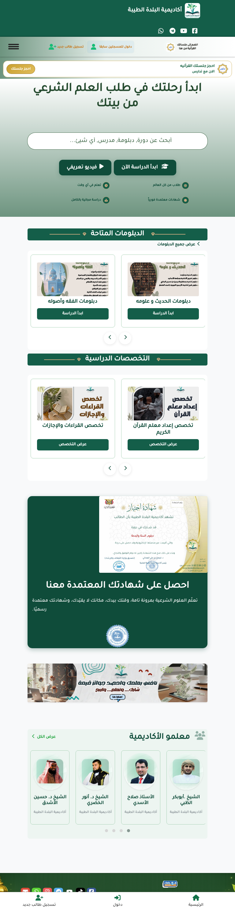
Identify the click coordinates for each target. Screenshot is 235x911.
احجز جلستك (21, 69)
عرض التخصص (163, 444)
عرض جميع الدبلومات (176, 245)
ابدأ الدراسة (163, 314)
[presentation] (125, 338)
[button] (128, 831)
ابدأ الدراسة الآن (140, 167)
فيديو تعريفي (82, 167)
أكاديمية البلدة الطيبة (155, 10)
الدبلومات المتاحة (117, 234)
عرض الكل (46, 737)
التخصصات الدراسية (117, 359)
